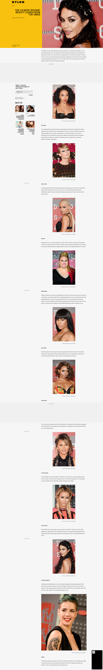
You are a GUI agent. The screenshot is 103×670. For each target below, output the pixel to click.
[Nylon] (18, 2)
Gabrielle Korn (16, 45)
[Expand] (93, 651)
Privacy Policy (21, 98)
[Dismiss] (101, 651)
